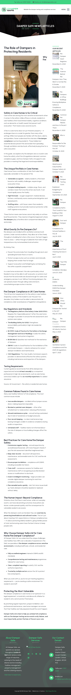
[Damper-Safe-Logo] (10, 9)
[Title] (40, 654)
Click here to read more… (12, 675)
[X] (32, 654)
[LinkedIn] (28, 658)
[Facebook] (28, 654)
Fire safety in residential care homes (34, 384)
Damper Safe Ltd (10, 614)
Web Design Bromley (51, 691)
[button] (68, 9)
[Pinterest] (36, 654)
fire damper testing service (20, 616)
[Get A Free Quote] (35, 647)
